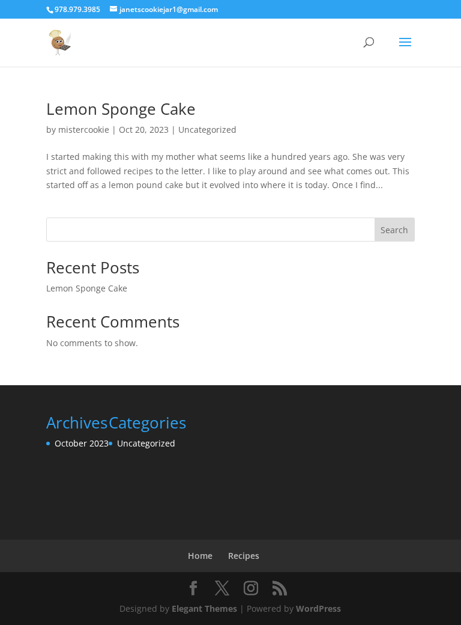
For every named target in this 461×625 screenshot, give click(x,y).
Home (200, 555)
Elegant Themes (204, 608)
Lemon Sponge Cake (121, 109)
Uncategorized (207, 129)
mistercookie (83, 129)
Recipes (243, 555)
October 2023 (82, 443)
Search (394, 230)
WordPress (318, 608)
